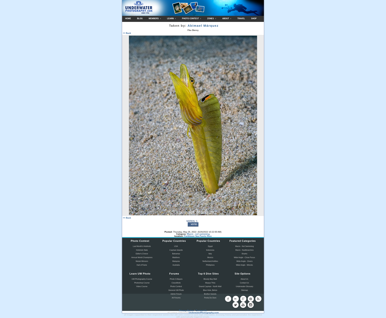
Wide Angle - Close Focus (244, 257)
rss (258, 299)
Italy (210, 254)
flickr (236, 299)
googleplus (243, 299)
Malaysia (176, 261)
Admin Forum (176, 294)
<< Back (127, 33)
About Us (244, 279)
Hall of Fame (142, 265)
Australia (176, 265)
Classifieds (176, 283)
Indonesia (210, 250)
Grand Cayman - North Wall (210, 286)
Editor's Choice (142, 254)
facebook (228, 299)
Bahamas (176, 254)
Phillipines (210, 265)
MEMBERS (154, 18)
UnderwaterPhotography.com (204, 312)
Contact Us (244, 283)
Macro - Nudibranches (244, 250)
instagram (251, 305)
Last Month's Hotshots (142, 246)
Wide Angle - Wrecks (244, 265)
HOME (128, 18)
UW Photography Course (142, 279)
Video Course (141, 286)
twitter (236, 305)
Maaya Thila (210, 283)
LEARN (170, 18)
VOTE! (194, 224)
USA (176, 246)
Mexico (210, 257)
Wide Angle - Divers (244, 261)
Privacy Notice (186, 310)
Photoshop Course (142, 283)
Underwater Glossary (244, 286)
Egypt (210, 246)
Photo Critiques (176, 279)
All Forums (176, 298)
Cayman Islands (176, 250)
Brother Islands (210, 294)
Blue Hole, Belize (210, 290)
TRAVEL (241, 18)
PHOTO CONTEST (190, 18)
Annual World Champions (141, 257)
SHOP (254, 18)
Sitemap (244, 290)
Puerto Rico (206, 236)
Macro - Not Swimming (244, 246)
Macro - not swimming (198, 234)
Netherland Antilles (210, 261)
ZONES (211, 18)
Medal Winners (142, 261)
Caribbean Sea (191, 236)
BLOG (140, 18)
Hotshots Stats (142, 250)
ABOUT (226, 18)
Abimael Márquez (203, 25)
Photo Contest (176, 286)
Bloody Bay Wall (210, 279)
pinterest (251, 299)
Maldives (176, 257)
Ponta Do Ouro (210, 298)
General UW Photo (176, 290)
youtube (243, 305)
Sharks (244, 254)
